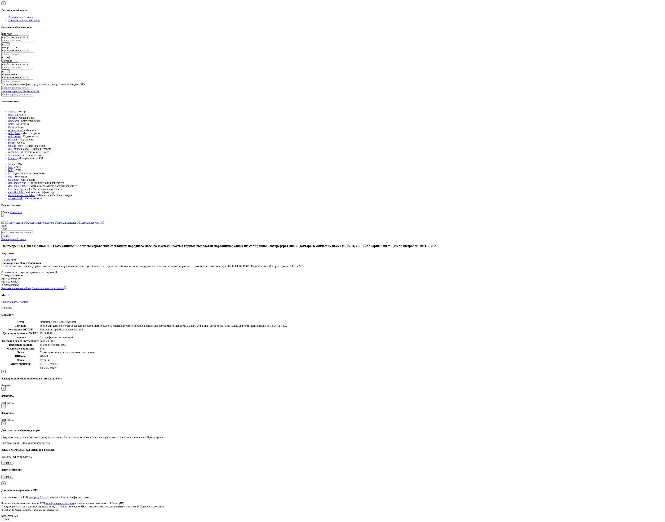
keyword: (13, 120)
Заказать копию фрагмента (48, 288)
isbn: (11, 164)
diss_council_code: (18, 148)
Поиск (6, 212)
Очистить (16, 212)
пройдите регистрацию (60, 503)
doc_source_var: (17, 182)
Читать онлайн (10, 442)
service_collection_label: (21, 195)
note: (11, 123)
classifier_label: (16, 192)
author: (12, 111)
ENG (4, 225)
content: (12, 117)
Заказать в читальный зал (16, 288)
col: (10, 176)
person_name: (16, 130)
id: (9, 173)
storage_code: (15, 145)
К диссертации (10, 284)
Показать (6, 307)
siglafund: (13, 179)
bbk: (10, 170)
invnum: (12, 155)
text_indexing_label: (19, 189)
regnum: (12, 152)
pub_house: (14, 136)
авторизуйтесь (37, 497)
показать (16, 205)
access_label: (15, 198)
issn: (10, 167)
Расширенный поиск (20, 17)
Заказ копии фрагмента (36, 442)
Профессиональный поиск (24, 20)
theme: (12, 127)
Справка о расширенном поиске (20, 91)
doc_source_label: (18, 185)
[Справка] (102, 222)
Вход (4, 228)
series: (11, 142)
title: (10, 114)
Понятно (7, 463)
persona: (12, 139)
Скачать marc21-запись (14, 301)
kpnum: (12, 158)
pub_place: (14, 133)
